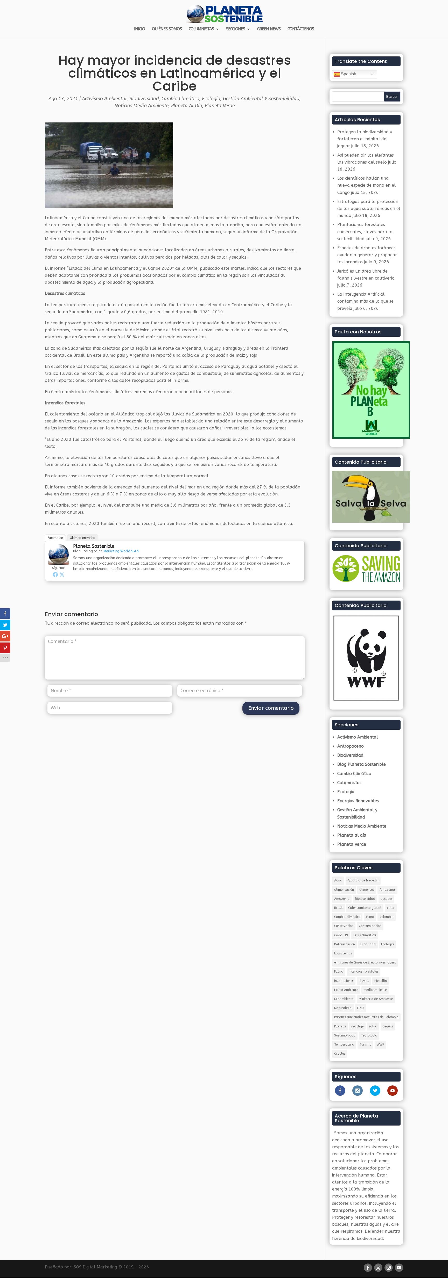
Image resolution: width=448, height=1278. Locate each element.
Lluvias (364, 981)
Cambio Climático (180, 98)
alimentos (366, 890)
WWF (380, 1044)
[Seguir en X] (378, 1268)
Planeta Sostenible (93, 546)
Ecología (211, 98)
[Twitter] (62, 574)
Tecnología (369, 1035)
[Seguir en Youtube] (399, 1268)
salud (373, 1026)
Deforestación (344, 944)
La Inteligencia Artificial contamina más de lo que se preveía (365, 301)
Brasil (338, 908)
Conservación (343, 926)
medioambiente (375, 990)
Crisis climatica (364, 935)
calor (391, 908)
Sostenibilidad (344, 1035)
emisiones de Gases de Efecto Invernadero (365, 962)
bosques (386, 899)
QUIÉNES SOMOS (167, 29)
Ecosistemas (343, 953)
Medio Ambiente (346, 990)
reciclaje (357, 1026)
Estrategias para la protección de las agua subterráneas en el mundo (368, 208)
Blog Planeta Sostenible (361, 764)
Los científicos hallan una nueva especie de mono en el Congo (366, 185)
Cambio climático (347, 917)
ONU (360, 1008)
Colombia (387, 917)
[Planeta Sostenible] (58, 561)
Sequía (388, 1026)
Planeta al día (186, 105)
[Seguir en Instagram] (388, 1268)
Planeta (340, 1026)
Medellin (380, 981)
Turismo (365, 1044)
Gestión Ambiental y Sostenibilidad (261, 98)
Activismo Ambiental (104, 98)
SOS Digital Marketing (95, 1267)
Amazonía (341, 899)
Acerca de (55, 538)
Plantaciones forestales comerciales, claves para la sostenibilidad (365, 231)
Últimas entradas (82, 538)
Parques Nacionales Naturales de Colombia (366, 1017)
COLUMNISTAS (201, 29)
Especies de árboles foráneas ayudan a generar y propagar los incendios (367, 254)
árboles (339, 1053)
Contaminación (370, 926)
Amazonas (387, 890)
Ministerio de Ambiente (376, 999)
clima (370, 917)
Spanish (348, 74)
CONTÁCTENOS (301, 29)
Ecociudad (368, 944)
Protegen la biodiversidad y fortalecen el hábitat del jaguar (364, 138)
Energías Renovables (358, 800)
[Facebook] (55, 574)
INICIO (139, 29)
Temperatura (344, 1044)
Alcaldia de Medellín (363, 880)
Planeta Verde (220, 105)
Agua (338, 880)
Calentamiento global (364, 908)
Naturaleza (343, 1008)
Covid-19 (341, 935)
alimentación (344, 890)
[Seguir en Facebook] (368, 1268)
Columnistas (349, 782)
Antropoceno (350, 746)
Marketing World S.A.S (121, 551)
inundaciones (343, 981)
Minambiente (343, 999)
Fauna (338, 971)
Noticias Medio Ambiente (142, 105)
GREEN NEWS (269, 29)
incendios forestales (363, 971)
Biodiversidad (144, 98)
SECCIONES (235, 29)
